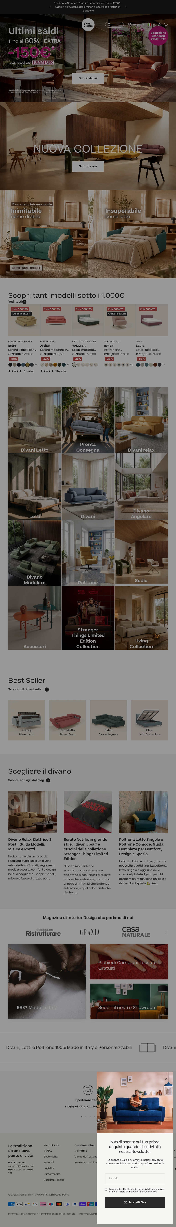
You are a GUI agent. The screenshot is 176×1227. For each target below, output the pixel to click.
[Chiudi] (166, 1078)
